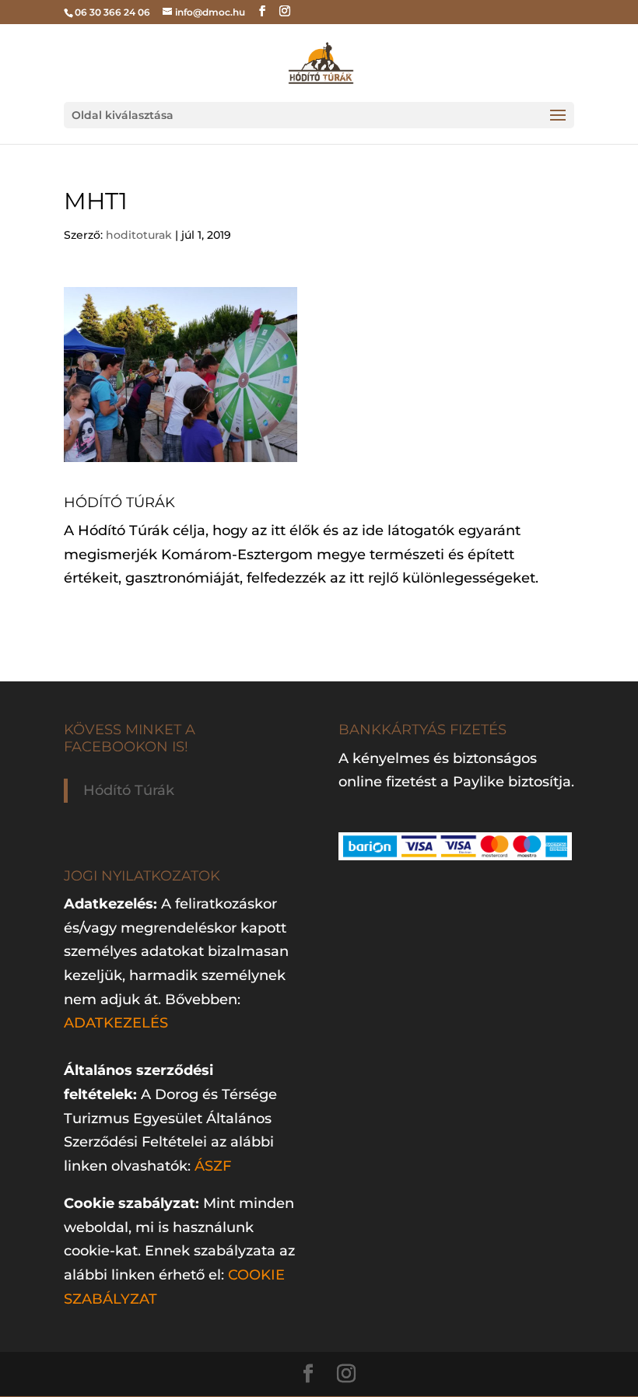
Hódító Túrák (128, 790)
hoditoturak (139, 235)
